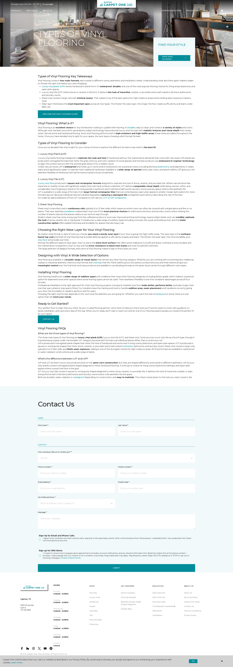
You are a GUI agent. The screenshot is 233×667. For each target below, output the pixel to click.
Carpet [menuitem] (92, 606)
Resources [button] (32, 10)
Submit (116, 568)
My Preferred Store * (46, 497)
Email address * (44, 482)
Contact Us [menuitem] (189, 606)
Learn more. (17, 662)
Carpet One (43, 21)
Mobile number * (125, 467)
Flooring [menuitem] (93, 593)
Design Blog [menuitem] (126, 609)
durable (131, 127)
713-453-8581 (47, 4)
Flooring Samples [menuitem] (128, 597)
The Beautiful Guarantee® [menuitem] (163, 606)
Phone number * (45, 467)
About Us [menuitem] (188, 593)
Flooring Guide (58, 21)
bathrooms (163, 167)
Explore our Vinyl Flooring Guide (60, 114)
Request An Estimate (197, 10)
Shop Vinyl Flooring (167, 58)
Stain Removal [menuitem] (158, 593)
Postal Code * (123, 482)
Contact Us (48, 319)
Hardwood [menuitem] (93, 602)
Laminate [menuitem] (93, 611)
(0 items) (222, 10)
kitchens (128, 346)
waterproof (78, 377)
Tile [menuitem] (91, 615)
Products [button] (16, 10)
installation (69, 211)
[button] (213, 10)
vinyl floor (42, 240)
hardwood (161, 294)
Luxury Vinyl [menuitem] (94, 597)
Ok (193, 661)
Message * (42, 512)
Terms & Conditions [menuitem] (192, 611)
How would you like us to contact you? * (55, 452)
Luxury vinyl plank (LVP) (53, 86)
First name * (43, 425)
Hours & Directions (171, 10)
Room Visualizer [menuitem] (128, 593)
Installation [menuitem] (157, 615)
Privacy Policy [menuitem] (190, 615)
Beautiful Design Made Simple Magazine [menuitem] (131, 603)
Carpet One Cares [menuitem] (192, 602)
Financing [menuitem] (93, 624)
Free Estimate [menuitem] (95, 620)
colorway (97, 262)
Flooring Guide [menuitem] (158, 602)
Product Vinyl (75, 21)
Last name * (123, 425)
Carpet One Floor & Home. (38, 654)
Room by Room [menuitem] (191, 597)
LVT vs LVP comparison (114, 198)
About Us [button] (47, 10)
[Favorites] (217, 10)
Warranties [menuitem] (157, 611)
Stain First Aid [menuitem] (158, 597)
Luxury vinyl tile (45, 183)
